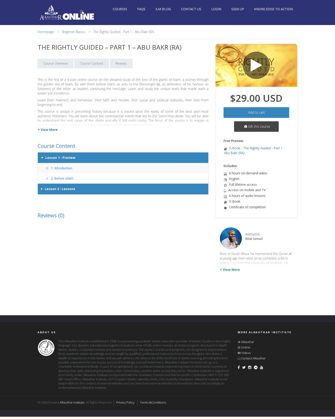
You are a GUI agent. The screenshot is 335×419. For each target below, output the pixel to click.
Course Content (91, 63)
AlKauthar (247, 342)
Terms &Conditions (153, 402)
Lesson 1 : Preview (60, 157)
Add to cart (256, 112)
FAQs (141, 9)
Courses (120, 9)
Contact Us (191, 9)
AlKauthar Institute (72, 402)
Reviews (121, 63)
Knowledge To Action (273, 9)
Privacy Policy (125, 402)
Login (216, 9)
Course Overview (55, 63)
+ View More (230, 269)
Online (245, 347)
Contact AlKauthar (253, 358)
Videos (246, 353)
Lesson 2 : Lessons (60, 189)
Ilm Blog (163, 9)
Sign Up (237, 9)
